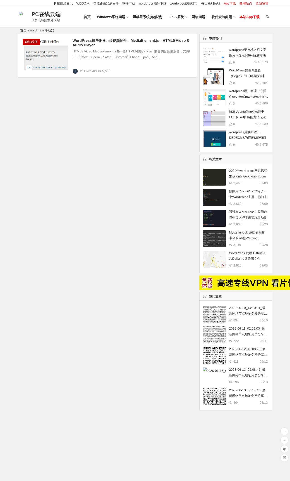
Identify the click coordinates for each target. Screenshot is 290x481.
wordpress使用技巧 (184, 3)
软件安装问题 (222, 17)
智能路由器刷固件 (106, 3)
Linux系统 (176, 17)
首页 (87, 17)
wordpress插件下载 (152, 3)
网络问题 (198, 17)
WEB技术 (83, 3)
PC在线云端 (46, 14)
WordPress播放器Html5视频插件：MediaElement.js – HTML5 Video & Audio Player (130, 43)
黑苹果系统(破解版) (147, 17)
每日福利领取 (210, 3)
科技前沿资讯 (63, 3)
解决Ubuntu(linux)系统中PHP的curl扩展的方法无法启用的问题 (247, 117)
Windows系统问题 (111, 17)
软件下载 (128, 3)
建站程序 (31, 42)
